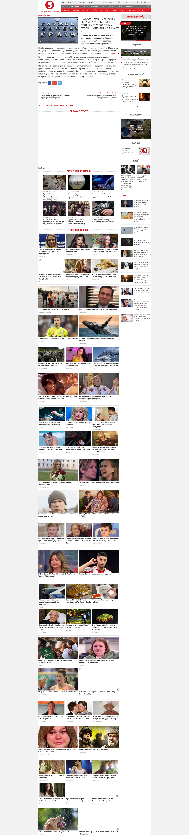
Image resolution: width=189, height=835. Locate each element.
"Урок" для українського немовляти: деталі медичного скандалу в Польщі (142, 317)
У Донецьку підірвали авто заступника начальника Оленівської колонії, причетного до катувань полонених (136, 60)
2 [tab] (143, 40)
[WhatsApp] (130, 2)
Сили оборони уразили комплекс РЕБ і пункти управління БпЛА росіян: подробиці (136, 64)
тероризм (69, 105)
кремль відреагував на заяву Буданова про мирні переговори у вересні (142, 203)
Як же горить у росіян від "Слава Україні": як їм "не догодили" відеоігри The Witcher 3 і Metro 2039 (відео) (142, 279)
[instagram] (119, 2)
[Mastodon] (137, 2)
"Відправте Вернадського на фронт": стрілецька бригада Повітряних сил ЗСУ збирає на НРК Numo (128, 100)
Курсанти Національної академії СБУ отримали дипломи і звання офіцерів (77, 222)
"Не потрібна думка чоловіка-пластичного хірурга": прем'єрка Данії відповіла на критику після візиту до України (142, 304)
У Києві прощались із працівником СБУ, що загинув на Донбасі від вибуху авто (53, 222)
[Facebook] (115, 2)
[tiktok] (122, 2)
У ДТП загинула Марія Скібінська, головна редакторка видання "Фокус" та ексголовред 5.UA (142, 266)
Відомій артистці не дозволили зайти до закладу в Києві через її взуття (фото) (142, 253)
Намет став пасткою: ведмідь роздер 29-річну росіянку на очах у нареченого (142, 241)
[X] (134, 2)
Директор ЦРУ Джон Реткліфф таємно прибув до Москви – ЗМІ (141, 230)
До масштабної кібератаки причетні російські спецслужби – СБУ (103, 196)
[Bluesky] (141, 2)
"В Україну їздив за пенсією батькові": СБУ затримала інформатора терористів (77, 196)
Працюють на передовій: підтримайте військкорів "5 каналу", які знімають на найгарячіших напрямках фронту (130, 87)
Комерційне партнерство (126, 149)
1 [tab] (128, 40)
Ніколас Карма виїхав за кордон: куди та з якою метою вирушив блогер (141, 291)
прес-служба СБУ (112, 53)
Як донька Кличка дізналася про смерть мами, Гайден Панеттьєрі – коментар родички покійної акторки (142, 217)
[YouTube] (145, 2)
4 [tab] (140, 68)
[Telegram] (126, 2)
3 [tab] (137, 68)
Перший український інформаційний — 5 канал (49, 6)
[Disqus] (78, 141)
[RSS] (149, 2)
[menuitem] (65, 6)
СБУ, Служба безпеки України (53, 105)
